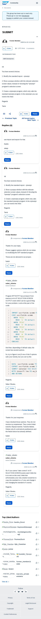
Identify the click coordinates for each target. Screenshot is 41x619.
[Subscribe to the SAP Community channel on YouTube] (22, 591)
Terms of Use (31, 598)
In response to (23, 238)
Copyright (10, 603)
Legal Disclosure (30, 603)
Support (30, 609)
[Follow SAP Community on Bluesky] (19, 591)
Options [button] (37, 37)
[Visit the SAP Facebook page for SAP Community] (15, 591)
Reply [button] (35, 114)
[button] (4, 48)
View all (4, 581)
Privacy (10, 598)
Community (14, 3)
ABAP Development (8, 58)
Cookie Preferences (10, 614)
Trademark (10, 609)
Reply (7, 160)
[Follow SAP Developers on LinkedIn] (26, 591)
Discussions (7, 8)
